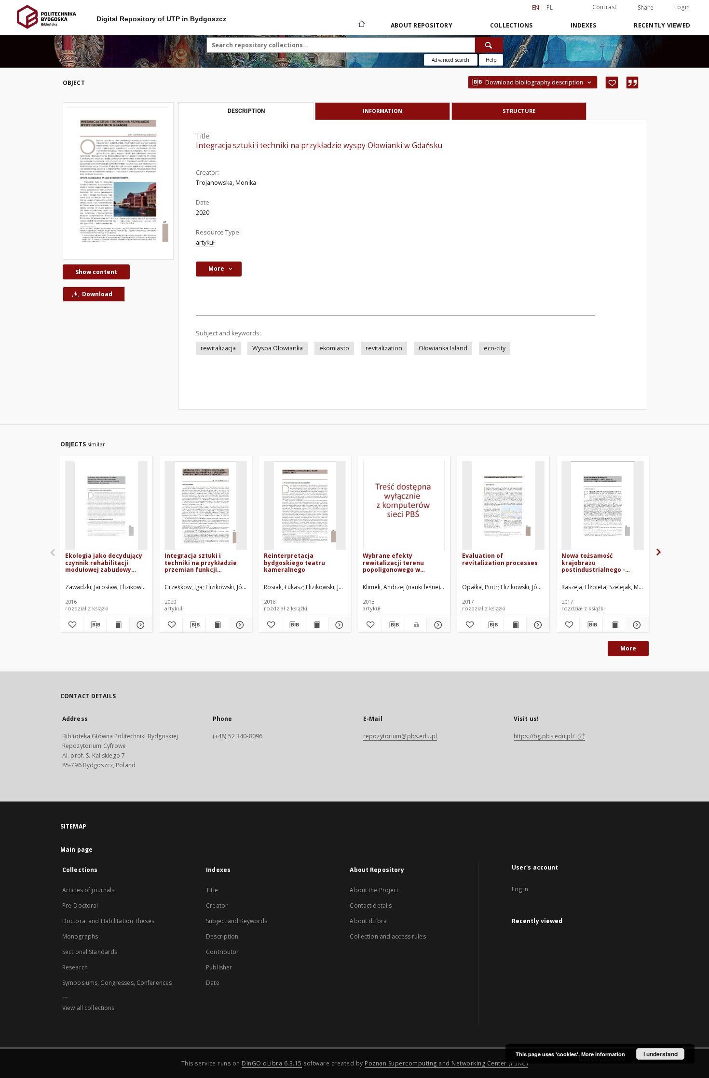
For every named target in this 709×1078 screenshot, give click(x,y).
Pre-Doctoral (80, 905)
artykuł (205, 242)
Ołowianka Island (443, 348)
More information (603, 1054)
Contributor (222, 952)
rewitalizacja (218, 348)
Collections (511, 25)
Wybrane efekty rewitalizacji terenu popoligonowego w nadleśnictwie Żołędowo (399, 562)
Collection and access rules (387, 936)
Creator (217, 905)
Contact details (371, 905)
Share (646, 8)
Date (212, 983)
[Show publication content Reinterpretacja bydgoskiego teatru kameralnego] (316, 625)
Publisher (219, 967)
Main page (76, 849)
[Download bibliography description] (94, 625)
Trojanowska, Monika (226, 183)
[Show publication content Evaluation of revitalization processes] (515, 625)
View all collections (88, 1008)
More (628, 648)
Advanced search (450, 59)
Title (212, 890)
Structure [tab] (519, 110)
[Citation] (632, 82)
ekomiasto (334, 348)
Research (75, 967)
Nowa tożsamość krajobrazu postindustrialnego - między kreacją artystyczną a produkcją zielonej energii (598, 562)
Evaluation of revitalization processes (500, 559)
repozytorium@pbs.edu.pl (400, 736)
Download (96, 294)
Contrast (604, 7)
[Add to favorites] (611, 82)
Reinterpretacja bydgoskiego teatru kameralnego (294, 562)
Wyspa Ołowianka (277, 348)
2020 (202, 212)
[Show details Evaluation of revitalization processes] (536, 625)
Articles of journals (88, 890)
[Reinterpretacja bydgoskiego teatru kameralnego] (305, 506)
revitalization (384, 348)
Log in (520, 889)
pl (549, 7)
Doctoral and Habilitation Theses (108, 921)
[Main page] (361, 25)
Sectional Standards (89, 952)
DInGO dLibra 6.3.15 (272, 1063)
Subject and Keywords (236, 921)
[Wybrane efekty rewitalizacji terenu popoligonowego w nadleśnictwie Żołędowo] (404, 506)
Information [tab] (382, 110)
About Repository (421, 25)
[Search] (489, 45)
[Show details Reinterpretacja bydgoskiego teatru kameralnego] (338, 625)
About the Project (374, 890)
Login (682, 7)
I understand (660, 1054)
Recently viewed (662, 25)
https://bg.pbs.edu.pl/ (545, 736)
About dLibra (368, 921)
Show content (96, 272)
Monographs (80, 936)
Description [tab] (246, 111)
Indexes (584, 25)
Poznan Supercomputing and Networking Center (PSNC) (446, 1063)
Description (222, 936)
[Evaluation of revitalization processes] (503, 506)
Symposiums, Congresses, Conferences (117, 983)
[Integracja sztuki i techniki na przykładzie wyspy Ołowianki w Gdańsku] (118, 181)
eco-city (494, 348)
